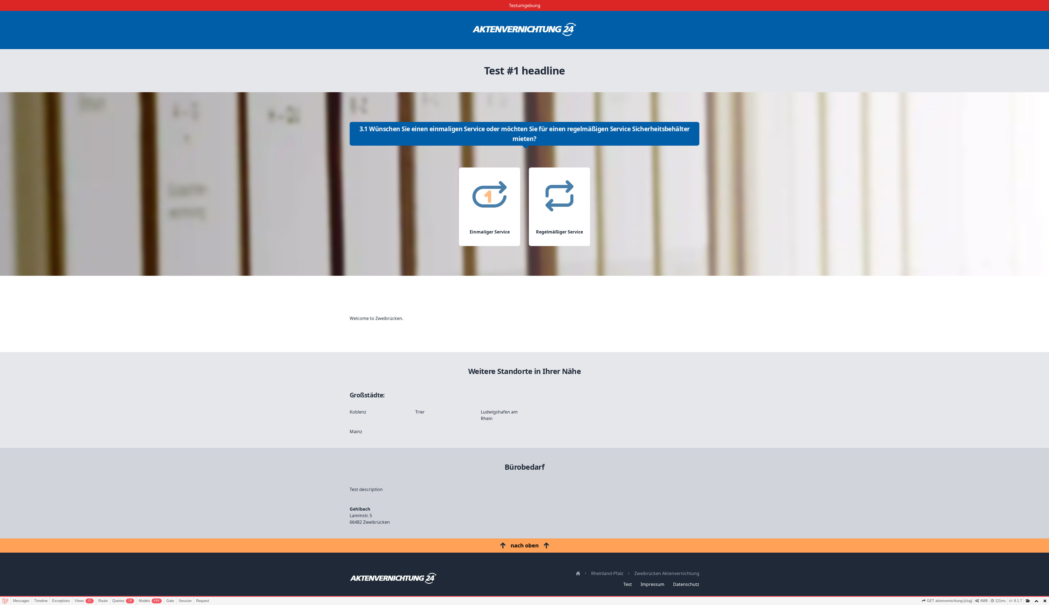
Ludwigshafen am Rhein (499, 415)
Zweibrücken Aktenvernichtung (666, 573)
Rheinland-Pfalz (607, 573)
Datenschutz (686, 584)
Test (627, 584)
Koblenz (358, 412)
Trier (420, 412)
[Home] (524, 30)
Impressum (652, 584)
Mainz (356, 432)
